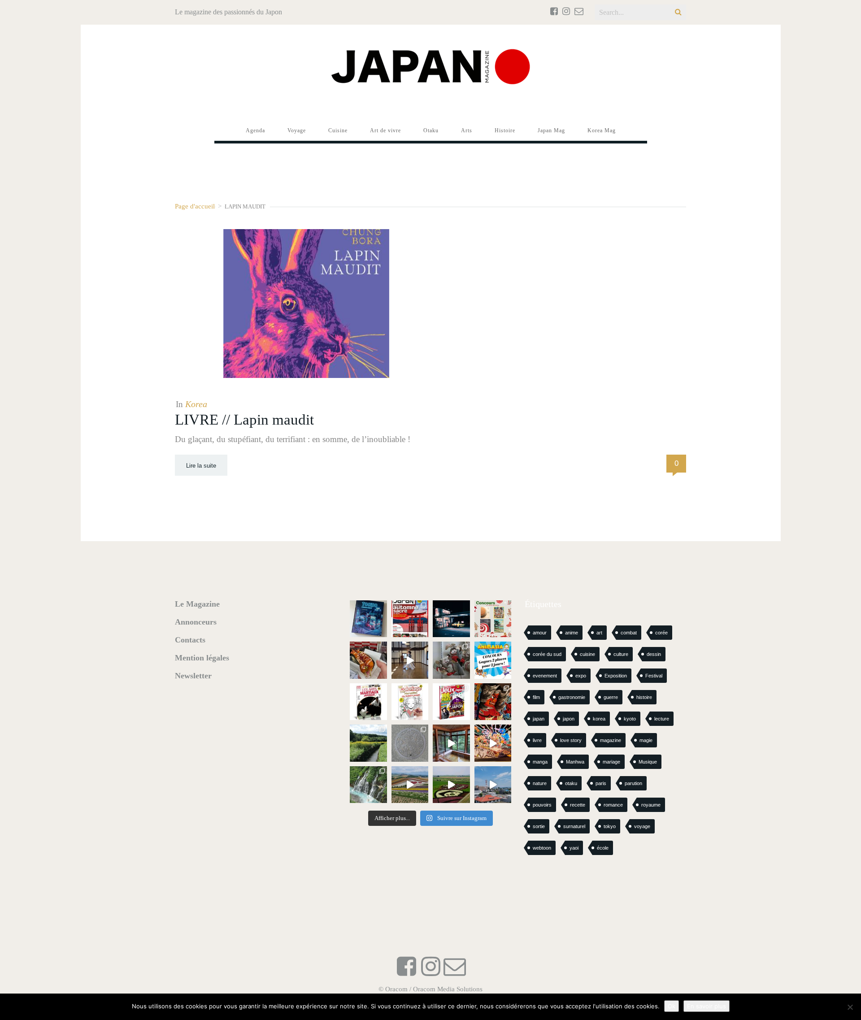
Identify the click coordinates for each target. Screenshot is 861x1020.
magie (645, 740)
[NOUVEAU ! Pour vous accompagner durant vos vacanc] (451, 702)
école (603, 848)
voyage (642, 826)
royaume (651, 804)
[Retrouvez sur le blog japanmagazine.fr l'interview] (451, 619)
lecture (661, 718)
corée (661, 632)
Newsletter (193, 675)
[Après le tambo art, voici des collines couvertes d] (410, 784)
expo (580, 675)
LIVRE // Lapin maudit (244, 420)
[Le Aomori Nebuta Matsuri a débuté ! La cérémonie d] (493, 702)
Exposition (615, 675)
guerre (611, 697)
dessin (654, 654)
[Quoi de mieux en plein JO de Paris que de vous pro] (368, 702)
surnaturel (574, 826)
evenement (545, 675)
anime (571, 632)
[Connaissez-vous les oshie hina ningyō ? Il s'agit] (451, 660)
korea (599, 718)
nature (540, 783)
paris (601, 783)
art (599, 632)
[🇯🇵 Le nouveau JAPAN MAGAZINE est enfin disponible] (410, 619)
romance (613, 804)
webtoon (542, 848)
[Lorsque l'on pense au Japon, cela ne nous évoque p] (368, 784)
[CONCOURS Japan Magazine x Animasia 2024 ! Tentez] (493, 660)
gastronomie (571, 697)
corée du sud (547, 654)
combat (629, 632)
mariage (611, 761)
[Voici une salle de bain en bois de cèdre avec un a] (451, 743)
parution (633, 783)
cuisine (587, 654)
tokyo (610, 826)
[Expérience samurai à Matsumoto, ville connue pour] (410, 660)
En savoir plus (706, 1006)
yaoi (574, 848)
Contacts (190, 639)
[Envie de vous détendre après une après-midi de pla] (410, 702)
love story (571, 740)
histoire (644, 697)
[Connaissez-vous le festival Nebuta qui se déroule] (493, 743)
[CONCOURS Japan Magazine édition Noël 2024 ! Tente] (493, 619)
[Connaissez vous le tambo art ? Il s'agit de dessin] (451, 784)
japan (538, 718)
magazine (610, 740)
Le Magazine (197, 603)
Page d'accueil (195, 206)
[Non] (849, 1007)
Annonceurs (196, 621)
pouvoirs (542, 804)
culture (620, 654)
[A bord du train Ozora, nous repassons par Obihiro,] (493, 784)
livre (537, 740)
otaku (571, 783)
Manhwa (575, 761)
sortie (539, 826)
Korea (196, 404)
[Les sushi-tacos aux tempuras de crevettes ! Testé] (368, 660)
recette (577, 804)
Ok (671, 1006)
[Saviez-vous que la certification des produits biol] (368, 743)
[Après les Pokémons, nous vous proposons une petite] (410, 743)
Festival (653, 675)
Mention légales (202, 657)
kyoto (630, 718)
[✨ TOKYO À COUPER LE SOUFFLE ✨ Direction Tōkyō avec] (368, 619)
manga (540, 761)
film (536, 697)
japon (568, 718)
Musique (648, 761)
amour (540, 632)
